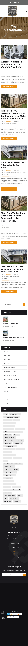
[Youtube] (12, 527)
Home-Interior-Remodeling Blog (11, 379)
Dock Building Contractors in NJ (10, 446)
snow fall (20, 495)
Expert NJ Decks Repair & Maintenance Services (13, 463)
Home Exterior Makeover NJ (9, 475)
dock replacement (17, 457)
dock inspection (20, 449)
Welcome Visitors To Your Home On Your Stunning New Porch (11, 64)
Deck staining (20, 440)
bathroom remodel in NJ (15, 414)
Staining (5, 498)
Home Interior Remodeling (10, 375)
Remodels (6, 391)
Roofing (6, 399)
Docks (5, 460)
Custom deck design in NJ (9, 425)
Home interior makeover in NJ (11, 371)
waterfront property (14, 498)
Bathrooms (6, 351)
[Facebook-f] (9, 527)
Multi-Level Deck (7, 486)
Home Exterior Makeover (9, 367)
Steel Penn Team (8, 70)
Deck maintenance (7, 434)
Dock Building (7, 359)
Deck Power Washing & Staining (15, 172)
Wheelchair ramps (7, 501)
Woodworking (16, 501)
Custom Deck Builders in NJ (9, 423)
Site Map (3, 618)
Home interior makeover (8, 481)
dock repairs (7, 363)
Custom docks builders (8, 428)
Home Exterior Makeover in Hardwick (11, 469)
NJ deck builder (16, 486)
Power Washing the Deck (15, 489)
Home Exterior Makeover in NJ (9, 472)
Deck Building (6, 72)
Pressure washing (7, 492)
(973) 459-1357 (14, 2)
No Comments (14, 72)
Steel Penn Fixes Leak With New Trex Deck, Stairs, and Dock (12, 269)
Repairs (5, 395)
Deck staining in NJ (7, 443)
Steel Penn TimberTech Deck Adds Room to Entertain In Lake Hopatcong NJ (13, 217)
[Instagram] (18, 527)
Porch (5, 383)
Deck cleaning (6, 431)
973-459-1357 (18, 535)
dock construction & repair (9, 449)
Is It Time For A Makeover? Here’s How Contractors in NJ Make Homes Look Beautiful (13, 114)
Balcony (5, 414)
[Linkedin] (15, 527)
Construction (16, 420)
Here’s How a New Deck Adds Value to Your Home (13, 165)
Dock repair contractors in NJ (9, 454)
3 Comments (6, 278)
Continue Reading (8, 86)
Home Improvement (7, 478)
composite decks (7, 420)
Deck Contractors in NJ (17, 431)
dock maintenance (7, 452)
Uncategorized (7, 403)
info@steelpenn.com (17, 538)
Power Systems (19, 225)
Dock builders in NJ (18, 443)
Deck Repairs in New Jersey (9, 440)
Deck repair (16, 434)
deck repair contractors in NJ (9, 437)
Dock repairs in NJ (7, 457)
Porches (23, 172)
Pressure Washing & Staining (10, 387)
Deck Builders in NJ (19, 428)
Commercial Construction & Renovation (11, 417)
